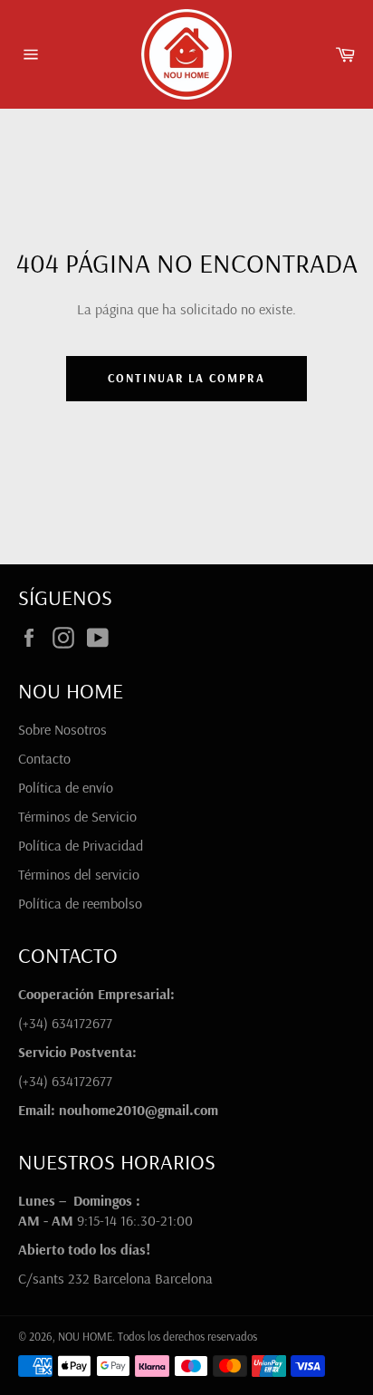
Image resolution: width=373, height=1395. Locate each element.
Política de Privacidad (80, 845)
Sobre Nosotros (62, 729)
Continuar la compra (186, 377)
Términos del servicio (78, 874)
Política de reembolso (80, 903)
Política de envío (65, 787)
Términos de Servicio (77, 816)
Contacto (44, 758)
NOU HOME (85, 1336)
